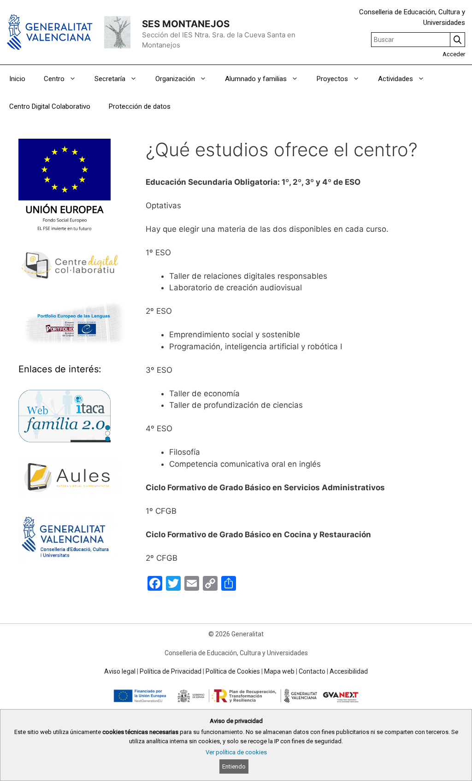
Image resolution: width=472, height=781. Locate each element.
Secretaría (109, 79)
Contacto (312, 671)
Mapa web (279, 671)
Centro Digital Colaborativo (49, 106)
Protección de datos (140, 106)
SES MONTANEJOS (186, 23)
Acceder (453, 54)
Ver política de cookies (236, 752)
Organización (175, 79)
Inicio (17, 79)
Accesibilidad (349, 671)
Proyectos (332, 79)
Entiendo (234, 766)
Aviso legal (120, 671)
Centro (54, 79)
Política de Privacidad (170, 671)
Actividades (395, 79)
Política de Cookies (233, 671)
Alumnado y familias (256, 79)
